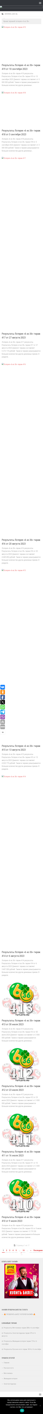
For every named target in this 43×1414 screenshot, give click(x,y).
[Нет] (40, 1405)
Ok (22, 1410)
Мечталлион (8, 1373)
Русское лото (9, 1368)
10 (23, 1250)
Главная (6, 1363)
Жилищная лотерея (10, 1379)
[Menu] (40, 3)
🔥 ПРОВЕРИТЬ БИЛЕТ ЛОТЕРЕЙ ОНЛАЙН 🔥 (19, 1314)
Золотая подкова (10, 1384)
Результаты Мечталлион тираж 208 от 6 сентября (21, 1328)
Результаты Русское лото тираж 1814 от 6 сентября (22, 1349)
